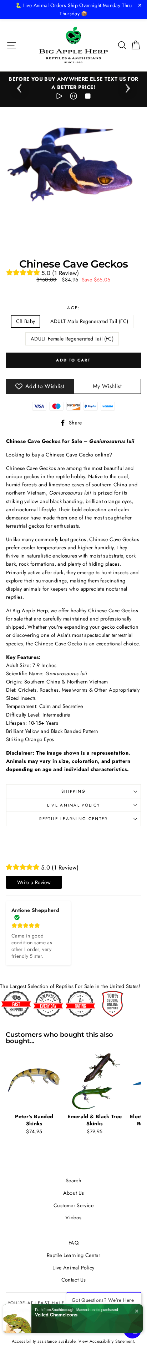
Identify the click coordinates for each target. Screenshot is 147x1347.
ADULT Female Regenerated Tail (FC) (72, 338)
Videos (73, 1217)
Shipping (73, 791)
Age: (73, 308)
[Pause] (73, 97)
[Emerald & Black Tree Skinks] (95, 1081)
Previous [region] (19, 86)
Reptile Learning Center (73, 819)
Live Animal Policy (73, 805)
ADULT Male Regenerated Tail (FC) (89, 321)
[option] (73, 83)
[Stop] (87, 97)
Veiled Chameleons (56, 1314)
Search (73, 1180)
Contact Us (73, 1279)
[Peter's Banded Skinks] (34, 1081)
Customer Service (73, 1205)
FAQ (73, 1242)
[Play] (59, 97)
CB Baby (25, 321)
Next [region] (128, 86)
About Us (73, 1193)
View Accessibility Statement (106, 1341)
